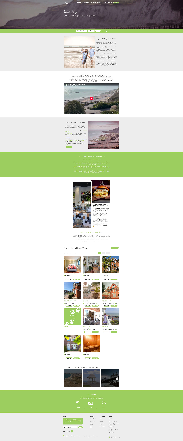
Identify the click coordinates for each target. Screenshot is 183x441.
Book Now (115, 2)
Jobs (101, 424)
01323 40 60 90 (115, 437)
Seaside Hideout (106, 273)
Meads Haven (68, 352)
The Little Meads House (89, 273)
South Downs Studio (69, 273)
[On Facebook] (72, 431)
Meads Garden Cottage (70, 300)
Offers (91, 427)
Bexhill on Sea (111, 432)
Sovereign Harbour (112, 424)
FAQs (91, 426)
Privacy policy (102, 426)
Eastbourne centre (69, 133)
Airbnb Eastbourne (93, 420)
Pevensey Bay (111, 427)
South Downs (111, 426)
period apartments (82, 139)
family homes (81, 140)
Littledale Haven (87, 352)
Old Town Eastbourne (113, 421)
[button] (117, 378)
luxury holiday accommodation (71, 140)
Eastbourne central (112, 420)
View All (104, 30)
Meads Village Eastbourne (114, 423)
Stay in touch (102, 423)
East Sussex (111, 418)
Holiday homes (93, 418)
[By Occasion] (115, 253)
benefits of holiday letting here (94, 241)
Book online (92, 421)
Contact (101, 421)
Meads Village (68, 144)
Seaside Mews (87, 326)
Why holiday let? (103, 420)
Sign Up (80, 427)
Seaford (110, 430)
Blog (91, 423)
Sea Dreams (105, 326)
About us (101, 418)
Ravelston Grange (106, 300)
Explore (91, 424)
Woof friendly (68, 326)
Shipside (85, 300)
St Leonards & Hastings (113, 429)
